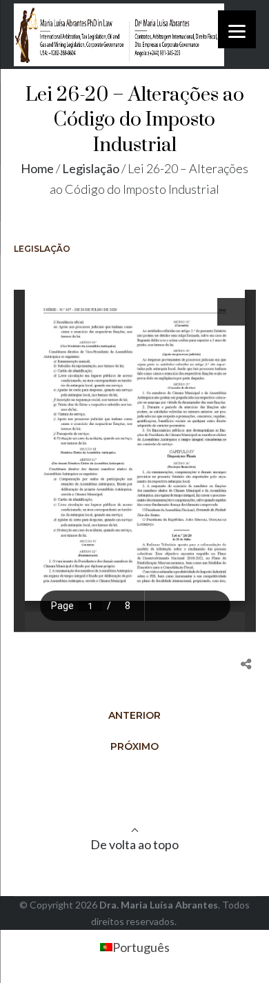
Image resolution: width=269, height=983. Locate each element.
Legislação (90, 168)
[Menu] (237, 29)
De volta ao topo (134, 844)
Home (37, 168)
